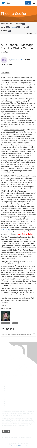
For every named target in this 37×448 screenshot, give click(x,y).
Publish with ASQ (11, 392)
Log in (28, 3)
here (26, 124)
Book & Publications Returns (15, 396)
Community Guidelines (13, 394)
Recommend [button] (5, 72)
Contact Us (9, 398)
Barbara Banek (16, 60)
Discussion (19, 23)
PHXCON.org (5, 230)
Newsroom (9, 405)
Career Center (10, 390)
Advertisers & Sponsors (13, 401)
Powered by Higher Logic (18, 445)
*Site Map (9, 403)
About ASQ (9, 386)
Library (5, 27)
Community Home (6, 23)
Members (6, 30)
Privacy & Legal (11, 388)
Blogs (15, 27)
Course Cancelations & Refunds (16, 399)
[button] (34, 334)
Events (26, 27)
